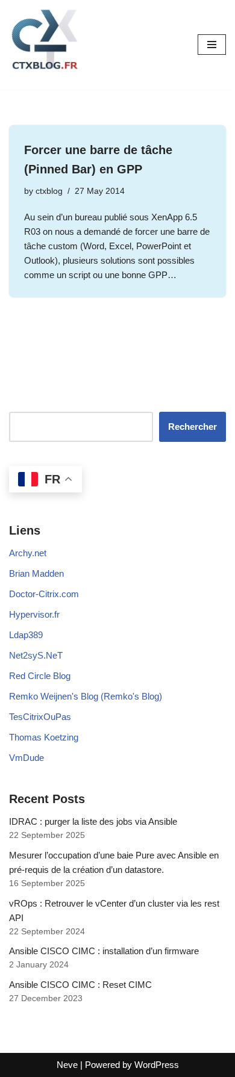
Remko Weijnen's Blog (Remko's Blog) (85, 696)
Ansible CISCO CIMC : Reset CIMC (80, 984)
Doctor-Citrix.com (44, 594)
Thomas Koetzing (43, 737)
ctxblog (49, 191)
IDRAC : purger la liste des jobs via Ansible (93, 821)
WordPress (156, 1065)
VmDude (26, 758)
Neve (67, 1065)
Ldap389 (26, 635)
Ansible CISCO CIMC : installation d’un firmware (104, 951)
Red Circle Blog (39, 676)
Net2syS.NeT (36, 655)
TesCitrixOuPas (40, 717)
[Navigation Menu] (212, 44)
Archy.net (27, 553)
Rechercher (192, 426)
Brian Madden (36, 573)
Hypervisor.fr (34, 614)
